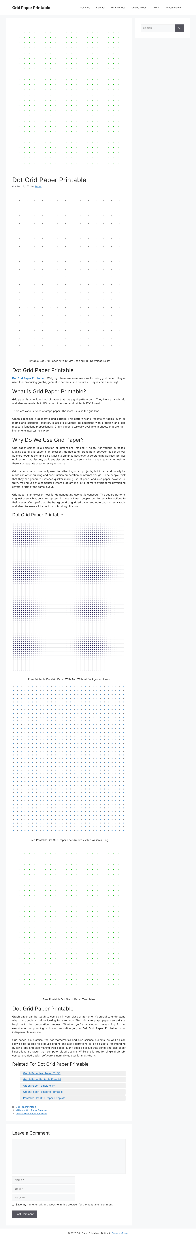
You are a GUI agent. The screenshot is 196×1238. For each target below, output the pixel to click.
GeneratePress (120, 1233)
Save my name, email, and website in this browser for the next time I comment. (64, 1204)
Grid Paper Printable (31, 7)
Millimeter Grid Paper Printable (31, 1110)
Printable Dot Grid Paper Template (44, 1098)
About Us (85, 7)
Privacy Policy (173, 7)
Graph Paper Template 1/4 (39, 1085)
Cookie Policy (139, 7)
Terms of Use (118, 7)
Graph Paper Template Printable (43, 1091)
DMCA (156, 7)
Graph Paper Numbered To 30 (41, 1073)
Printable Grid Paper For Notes (31, 1113)
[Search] (179, 28)
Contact (100, 7)
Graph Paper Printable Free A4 (42, 1079)
